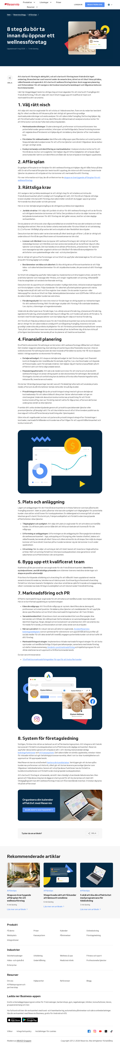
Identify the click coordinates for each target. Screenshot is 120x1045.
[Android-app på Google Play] (30, 1020)
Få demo (10, 931)
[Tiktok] (111, 1031)
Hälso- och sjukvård (15, 960)
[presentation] (110, 4)
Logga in (78, 5)
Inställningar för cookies (45, 1031)
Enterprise (12, 965)
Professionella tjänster (96, 960)
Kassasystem (39, 935)
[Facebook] (89, 1031)
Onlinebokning (92, 931)
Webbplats (12, 935)
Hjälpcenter (39, 981)
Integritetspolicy (24, 1031)
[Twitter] (106, 1031)
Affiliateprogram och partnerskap (16, 986)
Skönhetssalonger (15, 956)
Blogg (88, 981)
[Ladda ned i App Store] (14, 1020)
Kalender (64, 931)
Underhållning (39, 960)
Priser (36, 931)
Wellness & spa (66, 956)
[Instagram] (94, 1031)
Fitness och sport (94, 956)
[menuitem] (29, 2)
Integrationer (13, 940)
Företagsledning (93, 935)
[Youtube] (100, 1031)
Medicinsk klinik (67, 960)
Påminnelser (65, 935)
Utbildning (38, 956)
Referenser (65, 981)
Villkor (10, 1031)
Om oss (10, 981)
